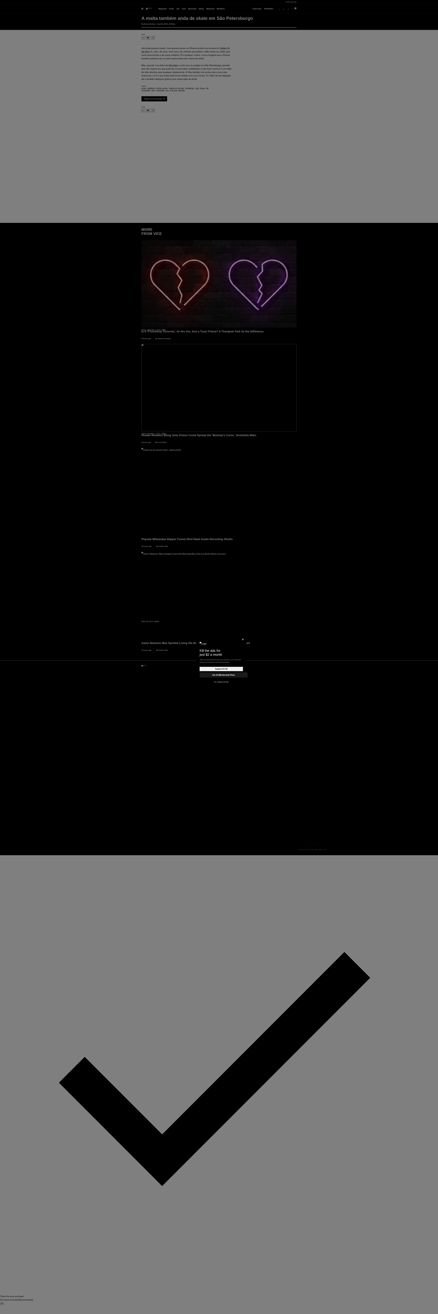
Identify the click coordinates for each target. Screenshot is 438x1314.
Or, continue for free (221, 682)
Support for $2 (221, 669)
